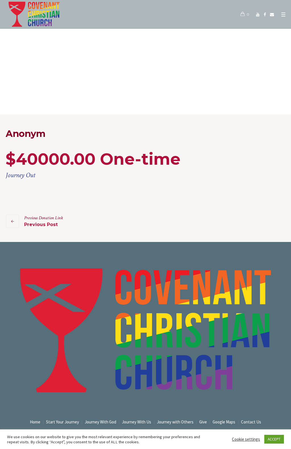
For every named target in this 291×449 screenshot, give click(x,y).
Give (203, 422)
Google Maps (224, 422)
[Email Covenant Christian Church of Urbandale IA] (272, 14)
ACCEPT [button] (274, 439)
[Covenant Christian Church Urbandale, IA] (258, 14)
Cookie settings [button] (246, 439)
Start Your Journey (62, 422)
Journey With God (100, 422)
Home (140, 103)
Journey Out (20, 175)
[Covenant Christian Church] (145, 330)
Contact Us (251, 422)
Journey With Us (136, 422)
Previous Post (41, 224)
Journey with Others (175, 422)
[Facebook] (265, 14)
